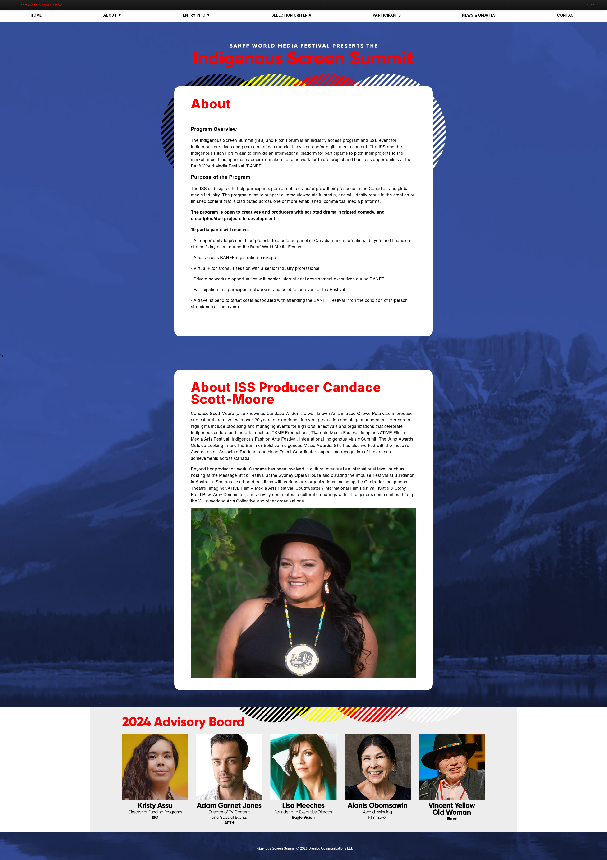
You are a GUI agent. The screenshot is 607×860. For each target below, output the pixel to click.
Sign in (593, 5)
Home (36, 15)
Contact (566, 15)
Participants (387, 15)
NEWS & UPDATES (479, 15)
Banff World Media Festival (40, 5)
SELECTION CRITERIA (291, 15)
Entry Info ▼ (196, 15)
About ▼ (112, 15)
